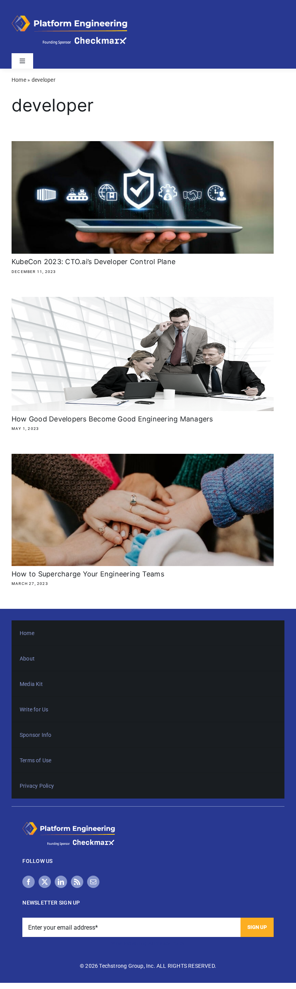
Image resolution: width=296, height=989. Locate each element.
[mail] (93, 882)
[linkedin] (61, 882)
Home (19, 80)
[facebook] (28, 882)
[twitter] (45, 882)
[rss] (77, 882)
